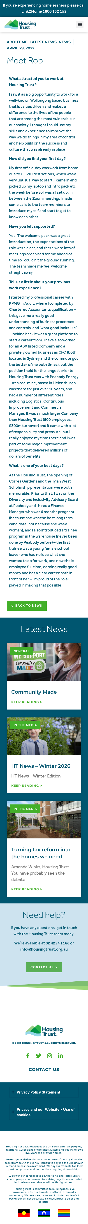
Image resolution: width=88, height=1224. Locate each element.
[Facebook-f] (27, 1055)
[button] (79, 24)
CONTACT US (44, 1069)
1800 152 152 (55, 11)
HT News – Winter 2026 (40, 766)
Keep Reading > (26, 702)
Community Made (34, 692)
